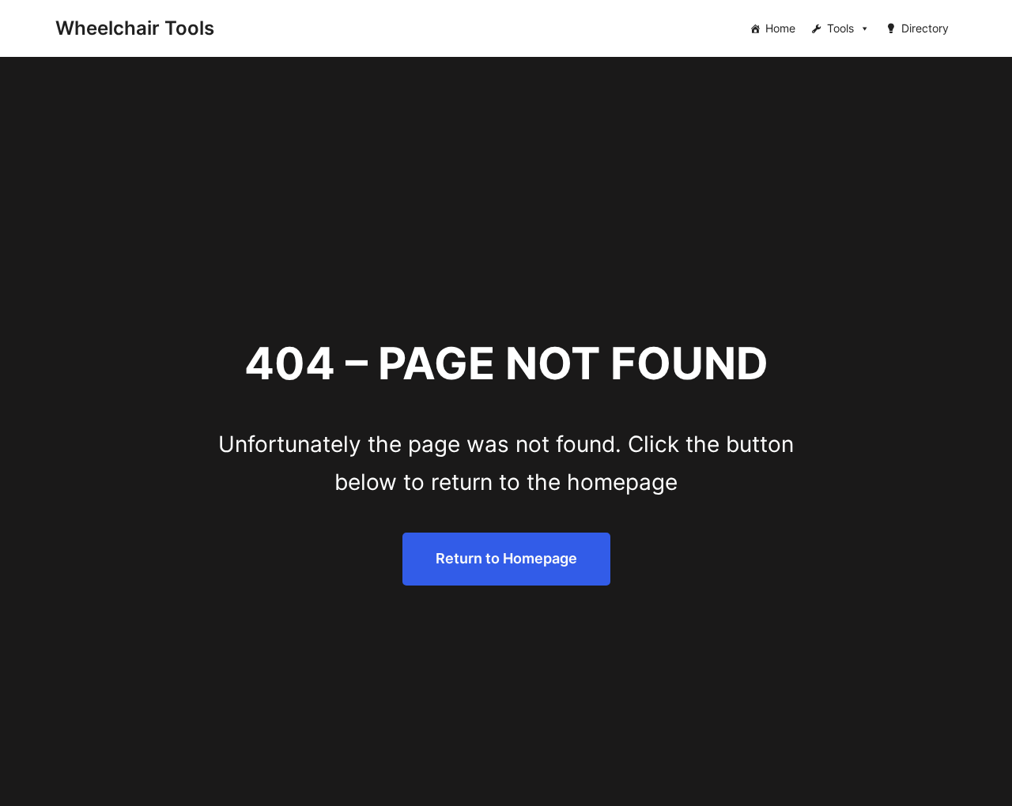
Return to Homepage (506, 558)
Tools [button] (840, 28)
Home (780, 28)
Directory (925, 28)
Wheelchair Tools (134, 28)
